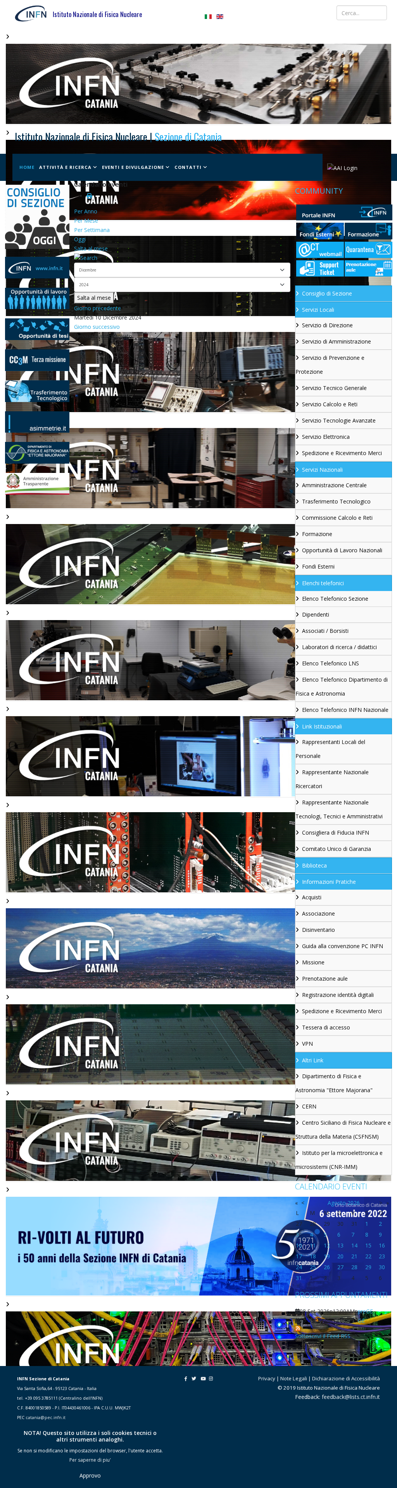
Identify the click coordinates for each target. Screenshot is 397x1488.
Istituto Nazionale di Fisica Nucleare (97, 14)
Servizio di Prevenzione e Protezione (329, 364)
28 (354, 1267)
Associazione (318, 913)
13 (340, 1245)
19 (327, 1256)
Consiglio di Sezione (327, 293)
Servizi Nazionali (322, 469)
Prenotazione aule (325, 978)
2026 (353, 1202)
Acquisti (311, 897)
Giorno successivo (97, 326)
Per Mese (86, 220)
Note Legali (293, 1378)
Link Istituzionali (322, 726)
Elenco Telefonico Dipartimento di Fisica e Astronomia (341, 686)
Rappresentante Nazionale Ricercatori (332, 779)
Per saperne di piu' (90, 1460)
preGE (365, 1311)
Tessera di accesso (326, 1027)
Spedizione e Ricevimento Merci (342, 453)
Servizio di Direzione (327, 325)
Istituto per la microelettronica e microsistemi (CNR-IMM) (339, 1159)
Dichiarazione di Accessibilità (346, 1378)
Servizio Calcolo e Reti (329, 404)
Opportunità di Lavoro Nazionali (342, 550)
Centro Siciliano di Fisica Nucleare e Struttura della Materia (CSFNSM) (343, 1129)
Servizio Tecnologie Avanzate (339, 420)
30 (382, 1267)
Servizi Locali (318, 309)
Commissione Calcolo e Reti (337, 517)
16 (382, 1245)
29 (368, 1267)
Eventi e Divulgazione (133, 167)
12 (327, 1245)
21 (354, 1256)
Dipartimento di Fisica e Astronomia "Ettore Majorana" (334, 1083)
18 (313, 1256)
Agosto (337, 1202)
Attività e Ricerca (65, 167)
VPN (307, 1043)
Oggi (80, 239)
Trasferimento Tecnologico (336, 501)
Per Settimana (92, 230)
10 (299, 1245)
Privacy (266, 1378)
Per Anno (85, 211)
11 (313, 1245)
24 (299, 1267)
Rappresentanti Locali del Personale (330, 748)
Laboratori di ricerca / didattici (339, 647)
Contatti (188, 167)
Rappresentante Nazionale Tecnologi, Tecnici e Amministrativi (339, 809)
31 (299, 1278)
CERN (309, 1106)
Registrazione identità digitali (338, 994)
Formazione (317, 534)
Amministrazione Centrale (334, 485)
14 (354, 1245)
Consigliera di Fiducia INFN (335, 832)
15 (368, 1245)
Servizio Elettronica (326, 436)
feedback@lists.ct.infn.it (351, 1396)
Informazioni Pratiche (329, 881)
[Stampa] (89, 195)
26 (327, 1267)
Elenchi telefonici (323, 583)
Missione (313, 962)
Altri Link (312, 1060)
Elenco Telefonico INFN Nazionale (345, 709)
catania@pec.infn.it (46, 1417)
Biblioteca (314, 865)
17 (299, 1256)
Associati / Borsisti (325, 630)
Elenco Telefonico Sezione (335, 598)
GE (361, 1320)
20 (340, 1256)
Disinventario (318, 929)
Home (27, 167)
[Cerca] (182, 258)
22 (368, 1256)
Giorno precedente (97, 308)
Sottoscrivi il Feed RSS (322, 1336)
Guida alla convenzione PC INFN (342, 946)
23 (382, 1256)
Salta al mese (91, 248)
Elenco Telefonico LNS (330, 663)
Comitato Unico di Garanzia (336, 848)
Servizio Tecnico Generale (334, 388)
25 (313, 1267)
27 (340, 1267)
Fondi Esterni (318, 566)
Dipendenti (315, 614)
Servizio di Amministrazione (336, 341)
